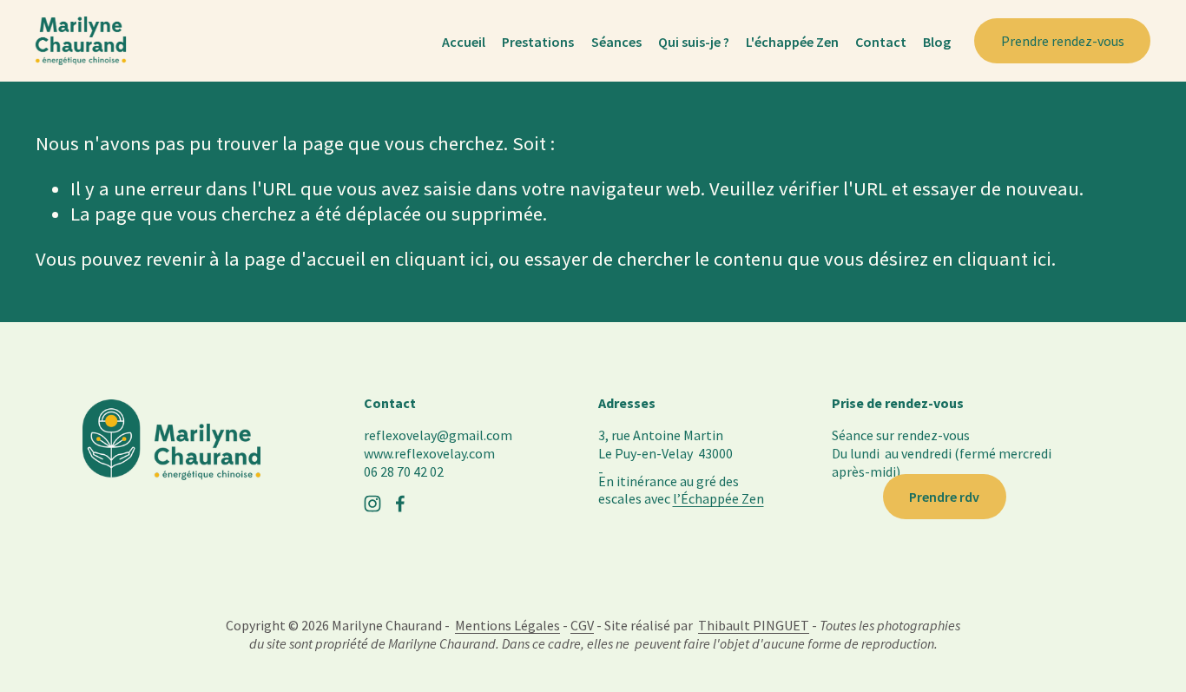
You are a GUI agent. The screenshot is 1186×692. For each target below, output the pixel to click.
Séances (616, 41)
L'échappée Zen (792, 41)
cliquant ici (442, 259)
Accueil (463, 41)
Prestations (538, 41)
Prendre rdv (944, 496)
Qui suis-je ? (693, 41)
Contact (880, 41)
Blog (937, 41)
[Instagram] (372, 503)
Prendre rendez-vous (1062, 40)
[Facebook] (400, 503)
